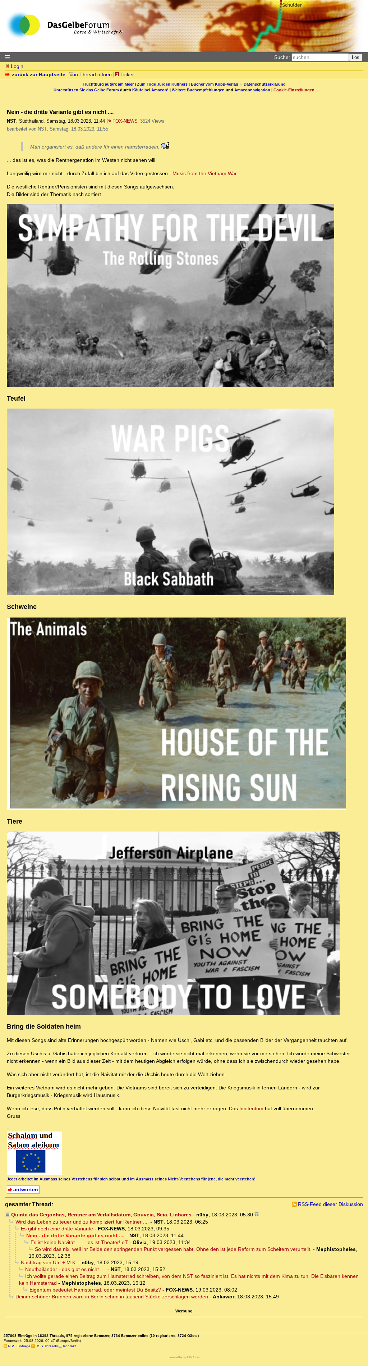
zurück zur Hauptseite (38, 74)
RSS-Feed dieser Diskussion (330, 1204)
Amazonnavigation (252, 90)
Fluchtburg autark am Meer (108, 84)
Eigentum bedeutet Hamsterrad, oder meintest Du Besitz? (95, 1290)
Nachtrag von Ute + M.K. (49, 1262)
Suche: (282, 57)
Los (355, 57)
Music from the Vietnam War (204, 173)
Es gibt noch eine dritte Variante (57, 1228)
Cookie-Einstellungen (293, 90)
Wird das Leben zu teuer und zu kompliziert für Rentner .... (82, 1222)
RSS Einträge (19, 1346)
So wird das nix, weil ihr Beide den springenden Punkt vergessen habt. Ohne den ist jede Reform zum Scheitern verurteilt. (173, 1249)
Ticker (127, 74)
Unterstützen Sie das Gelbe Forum (86, 90)
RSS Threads (47, 1346)
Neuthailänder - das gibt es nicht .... (65, 1269)
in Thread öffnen (93, 74)
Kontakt (69, 1346)
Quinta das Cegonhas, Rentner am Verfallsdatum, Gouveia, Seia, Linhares (101, 1214)
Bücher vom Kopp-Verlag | (217, 84)
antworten (25, 1189)
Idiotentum (252, 1108)
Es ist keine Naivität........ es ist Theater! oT (79, 1242)
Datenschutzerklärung (265, 84)
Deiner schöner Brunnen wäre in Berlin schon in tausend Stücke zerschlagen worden (111, 1296)
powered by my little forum (184, 1357)
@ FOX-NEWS (122, 121)
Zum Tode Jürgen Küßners (162, 84)
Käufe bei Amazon (149, 90)
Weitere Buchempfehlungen (198, 90)
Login (17, 66)
